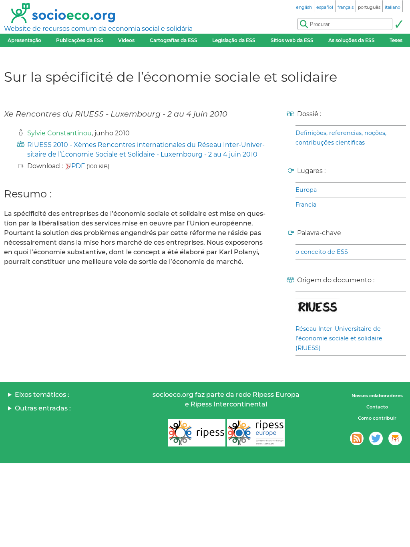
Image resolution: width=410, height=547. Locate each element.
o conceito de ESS (321, 251)
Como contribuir (377, 418)
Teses (396, 40)
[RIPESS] (196, 432)
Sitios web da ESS (292, 40)
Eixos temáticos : (42, 394)
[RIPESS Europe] (256, 432)
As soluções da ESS (351, 40)
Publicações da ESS (79, 40)
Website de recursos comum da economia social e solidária (98, 28)
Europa (306, 189)
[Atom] (357, 438)
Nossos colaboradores (377, 395)
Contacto (377, 407)
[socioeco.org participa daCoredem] (395, 438)
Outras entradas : (43, 408)
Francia (305, 204)
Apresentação (24, 40)
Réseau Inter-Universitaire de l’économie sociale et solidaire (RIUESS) (338, 338)
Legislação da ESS (233, 40)
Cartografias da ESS (173, 40)
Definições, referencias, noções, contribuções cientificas (340, 137)
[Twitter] (376, 438)
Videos (126, 40)
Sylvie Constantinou (59, 133)
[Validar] (399, 24)
